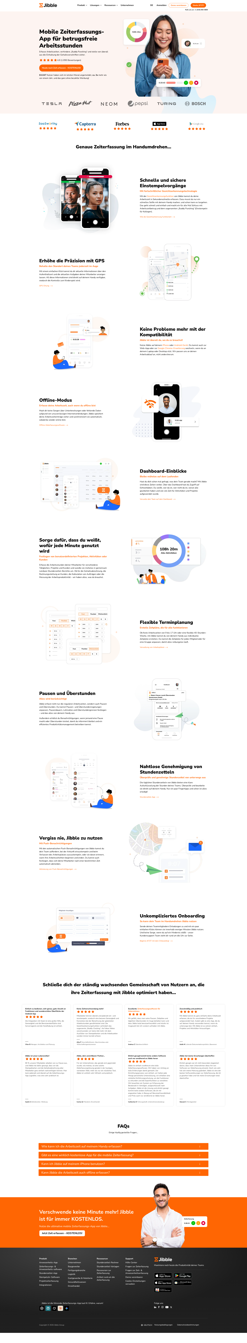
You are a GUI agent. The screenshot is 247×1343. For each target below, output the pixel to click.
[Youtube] (167, 1307)
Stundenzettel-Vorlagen (108, 1266)
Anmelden (161, 5)
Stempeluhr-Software (49, 1277)
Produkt (81, 5)
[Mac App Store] (163, 1282)
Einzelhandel (74, 1286)
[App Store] (163, 1275)
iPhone (165, 345)
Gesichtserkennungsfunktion (160, 196)
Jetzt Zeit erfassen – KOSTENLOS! (62, 1233)
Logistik (71, 1274)
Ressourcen (110, 5)
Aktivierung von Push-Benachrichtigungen (56, 869)
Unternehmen (127, 5)
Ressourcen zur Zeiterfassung (104, 1272)
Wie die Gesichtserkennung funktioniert (155, 217)
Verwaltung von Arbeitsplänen (152, 647)
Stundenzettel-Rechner (108, 1262)
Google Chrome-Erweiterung (171, 348)
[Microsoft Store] (183, 1282)
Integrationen (45, 1285)
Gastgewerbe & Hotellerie (80, 1278)
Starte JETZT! (198, 5)
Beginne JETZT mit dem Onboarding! (154, 941)
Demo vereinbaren (178, 5)
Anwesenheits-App (48, 1262)
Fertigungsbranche (76, 1270)
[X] (171, 1307)
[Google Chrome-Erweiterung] (163, 1289)
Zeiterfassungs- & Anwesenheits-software (50, 1268)
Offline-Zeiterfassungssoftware (52, 425)
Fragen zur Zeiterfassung (136, 1266)
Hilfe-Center (131, 1262)
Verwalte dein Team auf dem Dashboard (156, 499)
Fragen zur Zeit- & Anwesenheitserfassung (136, 1272)
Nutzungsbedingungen (163, 1325)
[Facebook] (159, 1307)
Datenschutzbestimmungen (188, 1325)
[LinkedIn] (155, 1307)
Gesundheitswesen (77, 1282)
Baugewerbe (74, 1266)
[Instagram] (162, 1307)
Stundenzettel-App (147, 797)
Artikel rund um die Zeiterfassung (106, 1278)
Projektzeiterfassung (48, 1281)
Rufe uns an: (196, 10)
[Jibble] (48, 5)
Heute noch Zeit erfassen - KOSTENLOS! (61, 67)
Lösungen (94, 5)
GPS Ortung (44, 286)
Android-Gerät (181, 345)
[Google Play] (183, 1275)
